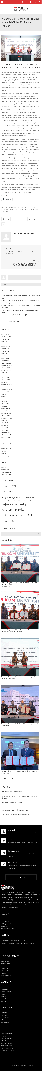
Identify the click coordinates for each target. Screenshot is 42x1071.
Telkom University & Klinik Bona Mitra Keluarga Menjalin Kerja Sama (19, 725)
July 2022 (4, 394)
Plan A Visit (5, 1041)
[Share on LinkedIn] (14, 219)
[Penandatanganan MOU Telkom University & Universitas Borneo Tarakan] (20, 563)
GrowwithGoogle (18, 500)
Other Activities (6, 975)
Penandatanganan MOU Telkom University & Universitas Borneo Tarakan (19, 583)
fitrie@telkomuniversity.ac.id (25, 233)
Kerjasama (7, 504)
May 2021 (5, 425)
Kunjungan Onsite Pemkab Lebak (12, 792)
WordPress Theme (7, 1048)
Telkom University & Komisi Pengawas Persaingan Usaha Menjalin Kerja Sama (19, 678)
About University (7, 1043)
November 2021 (7, 413)
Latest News (4, 209)
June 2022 (5, 396)
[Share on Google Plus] (24, 219)
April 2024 (5, 356)
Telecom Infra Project (21, 516)
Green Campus (6, 919)
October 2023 (6, 368)
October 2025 (6, 334)
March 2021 (5, 430)
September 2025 (7, 337)
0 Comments (13, 209)
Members (5, 1015)
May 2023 (5, 375)
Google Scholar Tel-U (8, 999)
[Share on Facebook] (3, 219)
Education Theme (7, 1045)
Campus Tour (6, 921)
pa (13, 504)
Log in (4, 467)
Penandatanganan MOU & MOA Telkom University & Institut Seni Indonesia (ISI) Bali (18, 631)
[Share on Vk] (34, 219)
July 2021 (4, 420)
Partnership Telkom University (30, 209)
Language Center (7, 926)
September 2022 (7, 389)
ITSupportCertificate (28, 500)
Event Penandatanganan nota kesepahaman (15, 815)
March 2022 (5, 404)
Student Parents (7, 1038)
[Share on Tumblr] (19, 219)
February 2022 (6, 406)
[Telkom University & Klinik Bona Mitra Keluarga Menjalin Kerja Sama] (20, 704)
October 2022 (6, 387)
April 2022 (5, 401)
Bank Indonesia (30, 497)
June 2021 (5, 423)
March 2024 (5, 358)
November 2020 (7, 435)
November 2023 (7, 365)
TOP (21, 1058)
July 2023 (4, 373)
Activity (4, 1013)
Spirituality (5, 971)
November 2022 (7, 384)
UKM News (5, 1022)
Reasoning (5, 968)
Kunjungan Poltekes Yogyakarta (11, 803)
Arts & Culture (6, 963)
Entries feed (5, 470)
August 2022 (5, 392)
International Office (8, 928)
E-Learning (5, 989)
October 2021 (6, 416)
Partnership (20, 504)
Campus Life (5, 961)
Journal (4, 996)
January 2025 (6, 346)
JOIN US (20, 877)
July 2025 (4, 341)
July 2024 (4, 353)
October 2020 (6, 437)
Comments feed (7, 472)
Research (5, 1001)
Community (5, 1017)
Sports (4, 966)
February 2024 (6, 361)
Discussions (5, 1020)
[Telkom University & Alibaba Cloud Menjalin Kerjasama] (20, 751)
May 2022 (5, 399)
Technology (5, 456)
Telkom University (24, 72)
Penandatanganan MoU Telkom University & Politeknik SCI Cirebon (20, 797)
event (33, 207)
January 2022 (6, 408)
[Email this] (3, 224)
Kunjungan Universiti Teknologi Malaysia (14, 810)
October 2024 (6, 349)
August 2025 (5, 339)
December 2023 (6, 363)
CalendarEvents (6, 449)
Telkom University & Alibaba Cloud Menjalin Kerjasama (18, 315)
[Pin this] (29, 219)
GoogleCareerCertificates (7, 500)
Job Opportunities (7, 924)
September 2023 (7, 370)
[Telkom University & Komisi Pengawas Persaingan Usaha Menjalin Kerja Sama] (20, 657)
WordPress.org (6, 474)
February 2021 (6, 432)
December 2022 (6, 382)
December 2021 (6, 411)
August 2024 (5, 351)
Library (4, 994)
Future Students (7, 1034)
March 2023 (5, 377)
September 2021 (7, 418)
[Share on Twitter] (9, 219)
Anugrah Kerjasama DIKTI (13, 497)
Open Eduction (6, 992)
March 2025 (5, 344)
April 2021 (5, 428)
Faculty (4, 987)
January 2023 (6, 380)
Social (4, 973)
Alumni (4, 1036)
